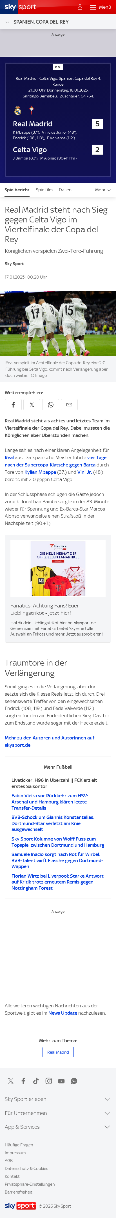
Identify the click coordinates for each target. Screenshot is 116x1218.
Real (9, 457)
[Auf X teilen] (31, 404)
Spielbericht (17, 189)
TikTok (36, 1081)
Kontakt (12, 1176)
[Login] (80, 7)
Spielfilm (44, 189)
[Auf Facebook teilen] (13, 404)
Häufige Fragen (19, 1145)
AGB (9, 1160)
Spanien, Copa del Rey (41, 22)
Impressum (15, 1152)
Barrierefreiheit (18, 1192)
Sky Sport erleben (25, 1099)
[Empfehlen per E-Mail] (69, 404)
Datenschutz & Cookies (26, 1168)
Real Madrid (58, 1052)
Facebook (23, 1081)
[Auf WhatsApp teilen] (50, 404)
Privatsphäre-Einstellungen (30, 1184)
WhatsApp (74, 1081)
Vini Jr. (84, 472)
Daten (65, 189)
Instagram (49, 1081)
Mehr (100, 189)
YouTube (61, 1081)
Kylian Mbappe (40, 472)
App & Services (22, 1127)
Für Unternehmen (26, 1113)
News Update (62, 1013)
